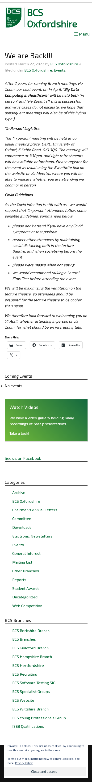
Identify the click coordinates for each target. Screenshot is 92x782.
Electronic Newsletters (32, 536)
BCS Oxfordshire (52, 17)
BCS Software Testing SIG (33, 682)
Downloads (21, 527)
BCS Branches (24, 639)
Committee (21, 518)
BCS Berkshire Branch (31, 630)
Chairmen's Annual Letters (34, 509)
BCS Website (23, 700)
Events (59, 70)
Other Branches (25, 571)
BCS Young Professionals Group (39, 717)
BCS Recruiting (24, 674)
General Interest (26, 553)
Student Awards (25, 588)
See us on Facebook (23, 458)
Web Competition (27, 605)
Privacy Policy (24, 762)
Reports (19, 579)
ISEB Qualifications (28, 726)
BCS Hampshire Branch (32, 656)
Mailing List (22, 562)
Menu (84, 34)
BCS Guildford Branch (30, 648)
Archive (18, 492)
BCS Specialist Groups (31, 691)
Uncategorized (25, 597)
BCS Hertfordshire (28, 665)
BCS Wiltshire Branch (30, 709)
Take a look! (19, 433)
